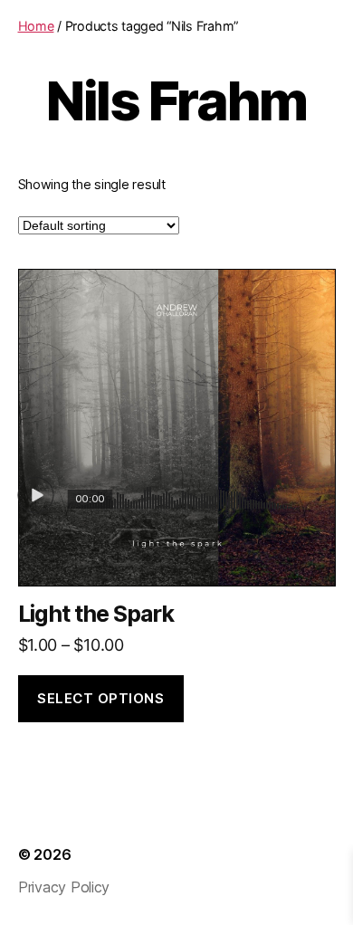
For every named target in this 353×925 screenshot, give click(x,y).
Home (36, 25)
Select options (100, 698)
